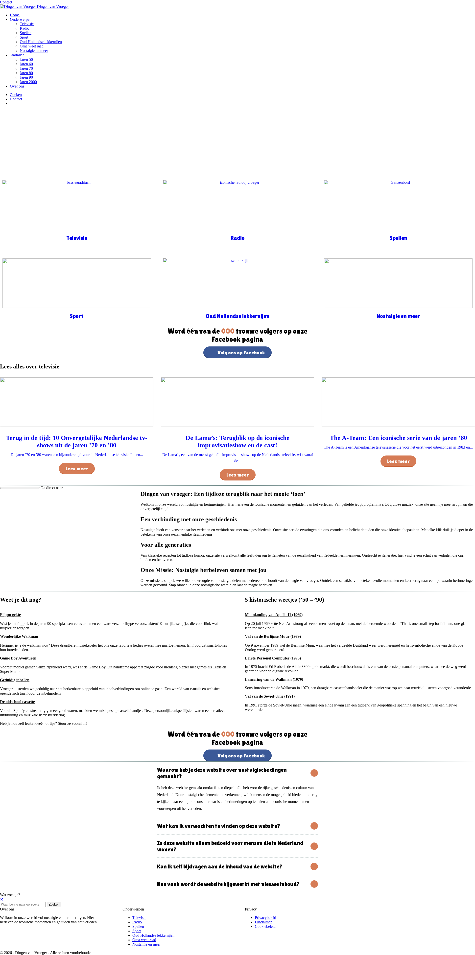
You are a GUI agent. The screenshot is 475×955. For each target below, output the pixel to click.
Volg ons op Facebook (241, 352)
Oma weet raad (32, 46)
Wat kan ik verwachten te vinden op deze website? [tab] (218, 826)
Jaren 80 (26, 73)
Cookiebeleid (265, 926)
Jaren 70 (26, 68)
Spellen (25, 33)
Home (15, 15)
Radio (24, 28)
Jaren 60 (26, 64)
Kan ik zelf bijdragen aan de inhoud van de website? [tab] (220, 866)
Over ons (17, 86)
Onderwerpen (20, 19)
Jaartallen (17, 55)
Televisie (27, 24)
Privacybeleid (265, 917)
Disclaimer (263, 922)
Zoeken (54, 904)
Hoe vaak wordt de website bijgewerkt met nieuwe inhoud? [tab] (228, 884)
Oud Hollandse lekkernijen (41, 42)
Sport (24, 37)
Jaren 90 (26, 77)
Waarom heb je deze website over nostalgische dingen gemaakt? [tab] (222, 773)
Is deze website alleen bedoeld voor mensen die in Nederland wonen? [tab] (230, 846)
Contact (6, 2)
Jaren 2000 (28, 82)
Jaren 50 (26, 59)
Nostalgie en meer (34, 50)
